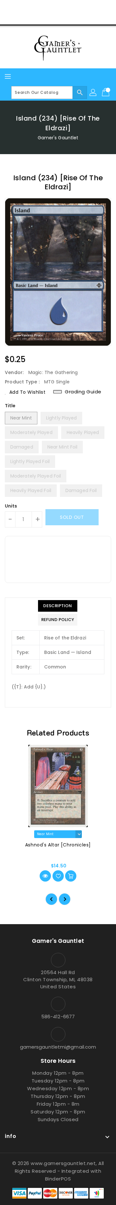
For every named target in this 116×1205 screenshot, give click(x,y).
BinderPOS (58, 1178)
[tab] (57, 606)
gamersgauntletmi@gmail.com (58, 1046)
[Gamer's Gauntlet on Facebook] (33, 7)
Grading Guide (83, 392)
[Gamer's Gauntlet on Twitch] (82, 7)
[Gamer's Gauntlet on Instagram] (58, 7)
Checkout (45, 17)
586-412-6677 (58, 1016)
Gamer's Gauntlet (58, 137)
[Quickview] (45, 876)
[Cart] (106, 92)
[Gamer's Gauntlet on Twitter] (46, 7)
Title (10, 405)
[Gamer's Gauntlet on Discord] (70, 7)
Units (11, 506)
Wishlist (73, 17)
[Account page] (93, 92)
